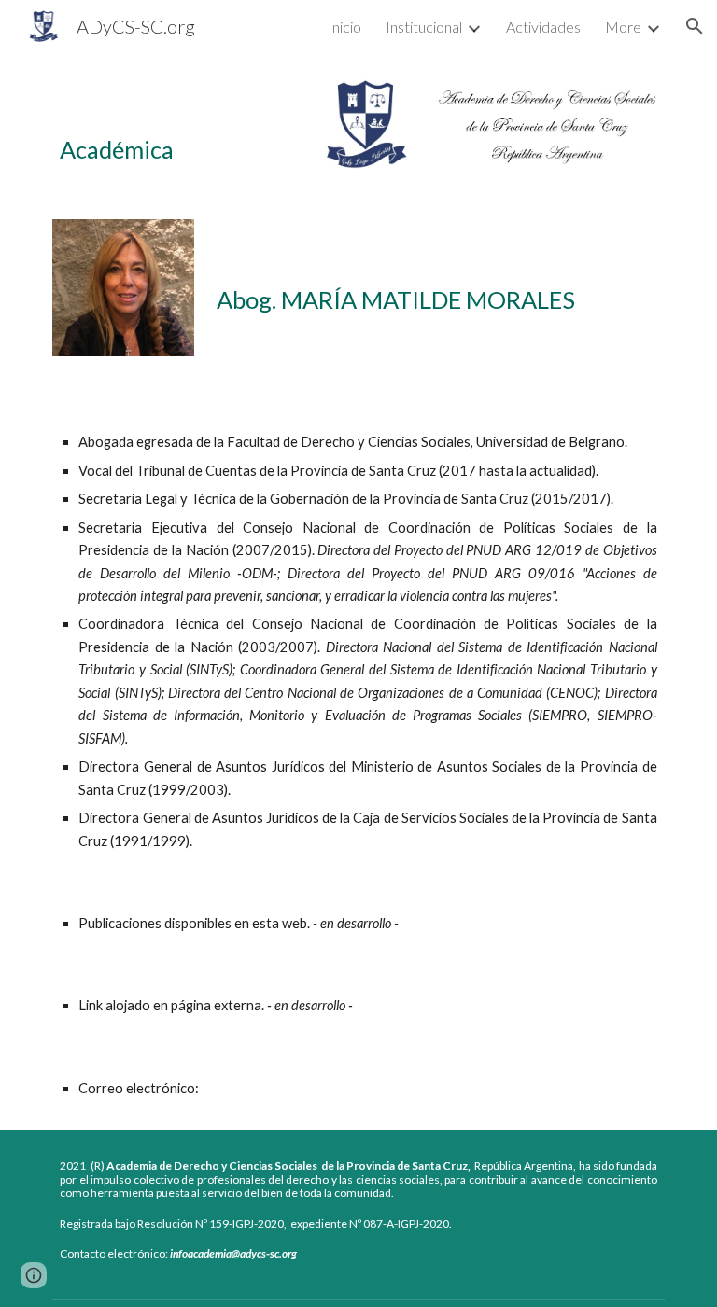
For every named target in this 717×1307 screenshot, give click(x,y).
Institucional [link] (424, 26)
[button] (694, 26)
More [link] (623, 26)
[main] (149, 124)
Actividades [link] (543, 26)
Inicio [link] (344, 26)
